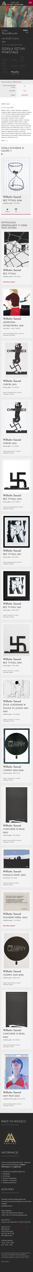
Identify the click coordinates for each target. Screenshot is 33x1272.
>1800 (4, 60)
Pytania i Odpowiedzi (9, 1178)
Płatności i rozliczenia (10, 1180)
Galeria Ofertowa (15, 5)
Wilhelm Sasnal (12, 197)
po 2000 (14, 66)
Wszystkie (15, 72)
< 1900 (13, 60)
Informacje (6, 1176)
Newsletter (6, 1174)
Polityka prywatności (9, 1183)
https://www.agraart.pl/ (18, 1227)
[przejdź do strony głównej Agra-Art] (4, 3)
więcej (25, 30)
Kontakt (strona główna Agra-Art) (14, 1172)
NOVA (22, 66)
